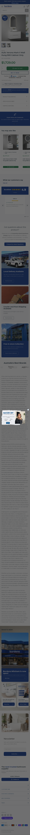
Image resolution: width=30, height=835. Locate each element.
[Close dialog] (28, 409)
